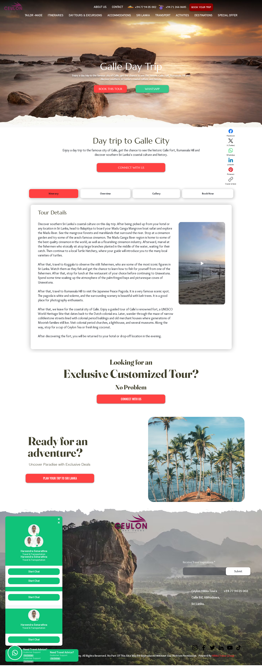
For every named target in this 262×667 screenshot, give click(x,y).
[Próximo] (242, 62)
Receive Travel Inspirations (198, 562)
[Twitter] (212, 647)
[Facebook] (203, 647)
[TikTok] (238, 647)
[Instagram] (194, 647)
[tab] (53, 193)
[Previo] (19, 62)
